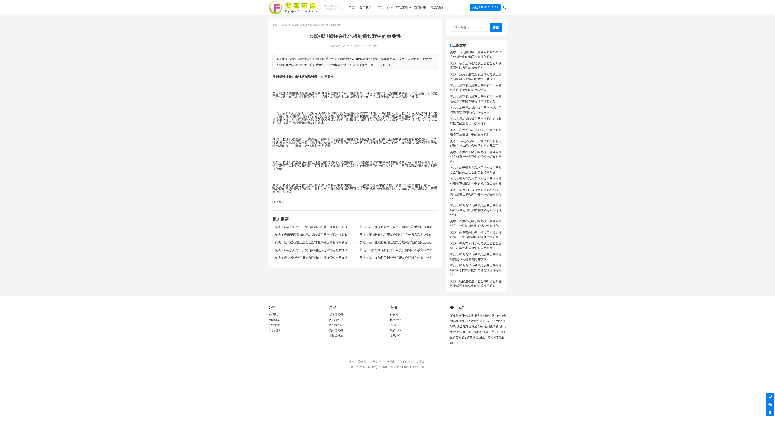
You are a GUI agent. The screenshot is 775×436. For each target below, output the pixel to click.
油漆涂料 (395, 335)
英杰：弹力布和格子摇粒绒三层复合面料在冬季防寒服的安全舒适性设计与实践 (476, 270)
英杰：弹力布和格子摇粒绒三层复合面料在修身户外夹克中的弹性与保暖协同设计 (476, 156)
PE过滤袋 (335, 319)
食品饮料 (395, 330)
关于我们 (365, 7)
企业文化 (274, 325)
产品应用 (402, 7)
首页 (352, 7)
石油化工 (395, 314)
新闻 (284, 24)
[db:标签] (279, 201)
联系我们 (437, 7)
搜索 (496, 27)
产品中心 (384, 7)
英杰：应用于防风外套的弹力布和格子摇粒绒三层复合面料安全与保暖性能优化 (476, 194)
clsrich (335, 45)
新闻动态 (274, 319)
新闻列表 (420, 7)
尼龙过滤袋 (336, 314)
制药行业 (395, 319)
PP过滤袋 (335, 325)
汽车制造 (395, 325)
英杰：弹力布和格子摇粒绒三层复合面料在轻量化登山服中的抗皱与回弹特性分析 (476, 210)
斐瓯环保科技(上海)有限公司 (376, 367)
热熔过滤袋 (336, 330)
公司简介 (274, 314)
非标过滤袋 (336, 335)
